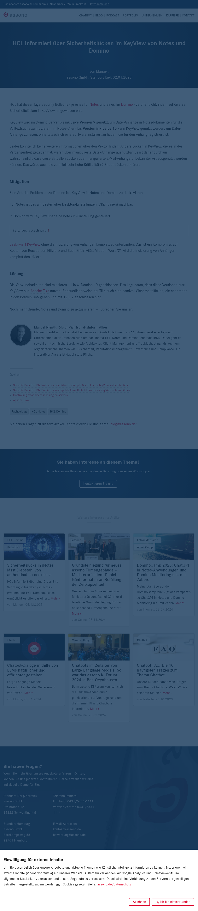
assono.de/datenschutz (114, 884)
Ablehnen (139, 902)
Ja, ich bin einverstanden (172, 902)
